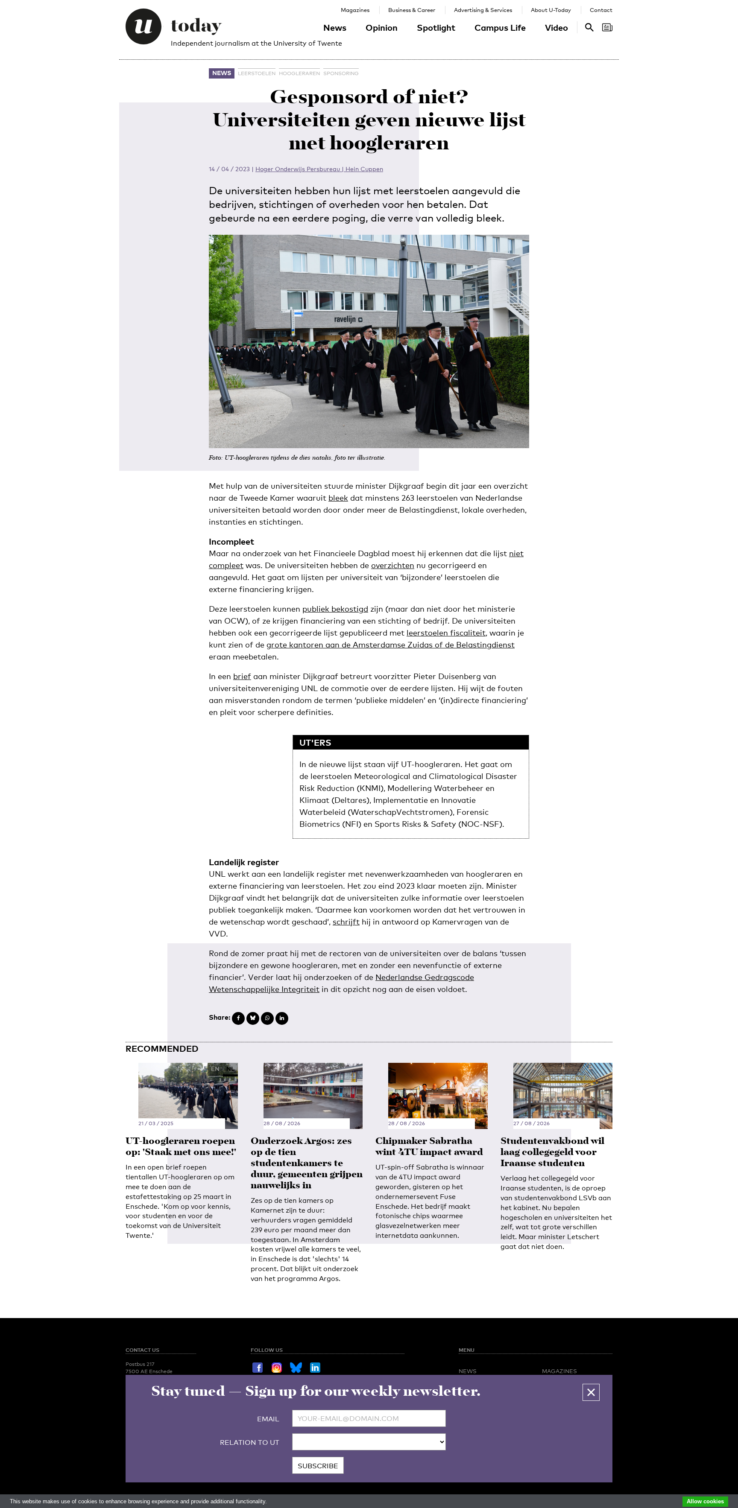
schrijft (346, 921)
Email (268, 1419)
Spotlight (436, 27)
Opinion (382, 27)
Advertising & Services (483, 9)
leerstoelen (256, 73)
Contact (601, 9)
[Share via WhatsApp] (267, 1018)
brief (242, 676)
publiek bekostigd (335, 608)
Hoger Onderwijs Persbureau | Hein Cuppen (319, 168)
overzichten (392, 565)
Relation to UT (249, 1442)
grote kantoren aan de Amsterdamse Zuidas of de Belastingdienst (390, 644)
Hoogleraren (299, 73)
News (334, 27)
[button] (591, 1392)
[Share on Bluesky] (252, 1018)
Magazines (355, 9)
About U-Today (551, 9)
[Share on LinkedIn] (281, 1018)
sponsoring (341, 73)
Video (556, 27)
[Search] (607, 27)
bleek (338, 497)
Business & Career (411, 9)
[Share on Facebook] (238, 1018)
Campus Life (500, 27)
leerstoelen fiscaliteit (446, 632)
